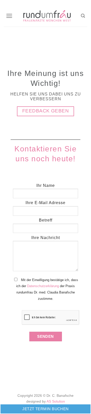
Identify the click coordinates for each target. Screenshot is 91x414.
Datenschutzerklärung (43, 286)
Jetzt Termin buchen (45, 409)
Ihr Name (45, 185)
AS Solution (56, 401)
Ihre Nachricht (45, 237)
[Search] (83, 16)
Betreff (45, 220)
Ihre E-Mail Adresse (45, 203)
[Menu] (9, 16)
